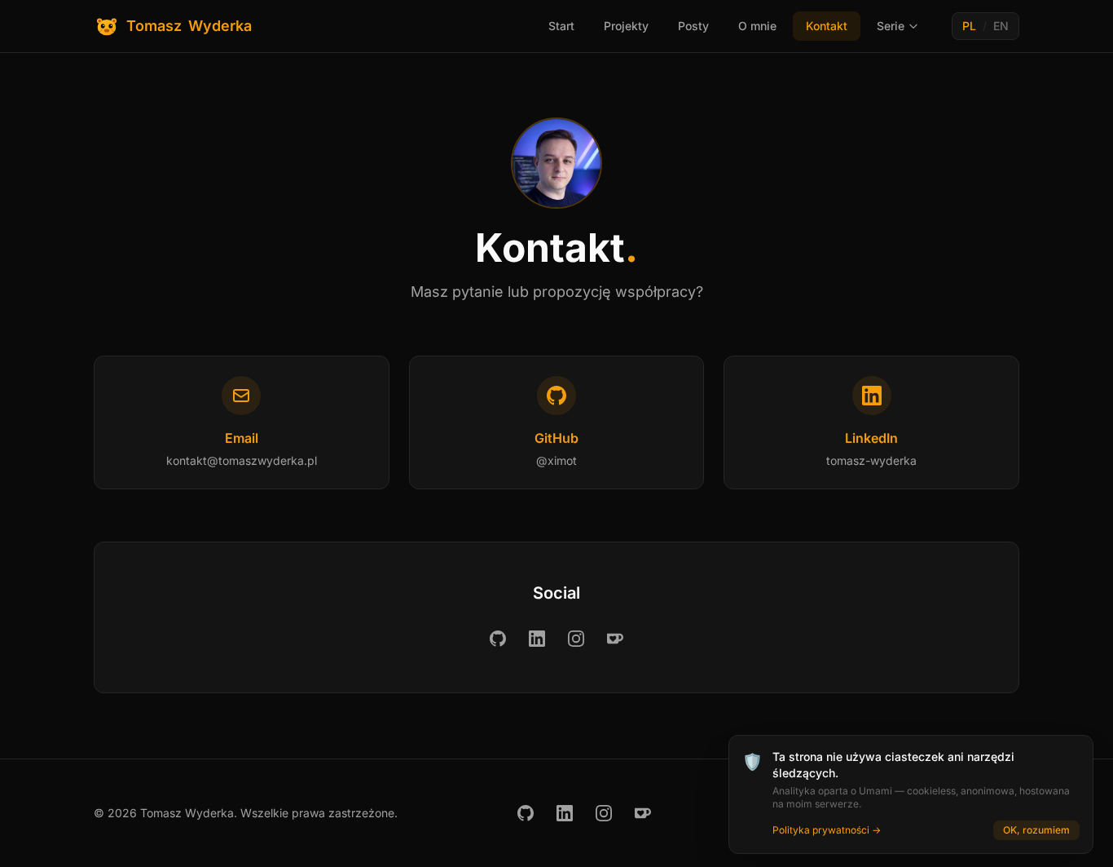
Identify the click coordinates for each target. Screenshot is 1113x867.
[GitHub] (498, 638)
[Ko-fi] (615, 638)
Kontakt (826, 26)
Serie (890, 26)
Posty (693, 26)
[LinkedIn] (537, 638)
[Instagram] (576, 638)
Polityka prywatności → (826, 830)
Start (561, 26)
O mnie (757, 26)
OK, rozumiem (1036, 830)
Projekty (626, 26)
